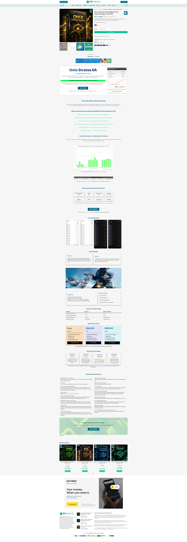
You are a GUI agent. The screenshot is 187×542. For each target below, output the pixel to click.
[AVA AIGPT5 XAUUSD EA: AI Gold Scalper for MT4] (85, 453)
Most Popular (112, 39)
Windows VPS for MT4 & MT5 (86, 526)
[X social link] (98, 43)
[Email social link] (99, 43)
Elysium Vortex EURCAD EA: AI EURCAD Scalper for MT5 (102, 462)
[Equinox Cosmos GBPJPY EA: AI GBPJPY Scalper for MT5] (119, 453)
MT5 (98, 41)
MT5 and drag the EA (75, 299)
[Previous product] (124, 9)
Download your (90, 212)
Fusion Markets (100, 171)
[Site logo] (93, 1)
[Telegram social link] (103, 43)
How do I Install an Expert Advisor (72, 393)
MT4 (85, 464)
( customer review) (112, 16)
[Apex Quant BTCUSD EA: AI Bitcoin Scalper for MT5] (67, 453)
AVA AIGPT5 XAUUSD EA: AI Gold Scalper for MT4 (84, 462)
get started (93, 342)
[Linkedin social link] (101, 43)
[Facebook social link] (97, 43)
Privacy (95, 533)
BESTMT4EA (91, 533)
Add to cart (111, 32)
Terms (99, 533)
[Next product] (127, 9)
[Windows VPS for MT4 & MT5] (78, 527)
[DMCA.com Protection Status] (111, 535)
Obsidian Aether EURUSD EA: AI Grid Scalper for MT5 (86, 520)
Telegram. (85, 398)
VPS (68, 262)
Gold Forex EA (106, 39)
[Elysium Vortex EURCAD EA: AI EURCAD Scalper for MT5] (102, 453)
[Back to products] (125, 9)
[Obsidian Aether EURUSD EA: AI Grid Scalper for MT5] (78, 521)
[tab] (90, 56)
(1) (69, 465)
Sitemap (102, 533)
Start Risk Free (75, 342)
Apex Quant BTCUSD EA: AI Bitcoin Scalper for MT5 (68, 462)
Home (95, 9)
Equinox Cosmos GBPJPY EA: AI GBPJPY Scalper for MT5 (119, 462)
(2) (87, 465)
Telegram (86, 412)
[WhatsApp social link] (102, 43)
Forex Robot (100, 9)
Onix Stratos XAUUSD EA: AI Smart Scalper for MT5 (86, 514)
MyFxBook (95, 91)
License (95, 29)
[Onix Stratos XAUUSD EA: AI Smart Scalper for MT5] (78, 515)
